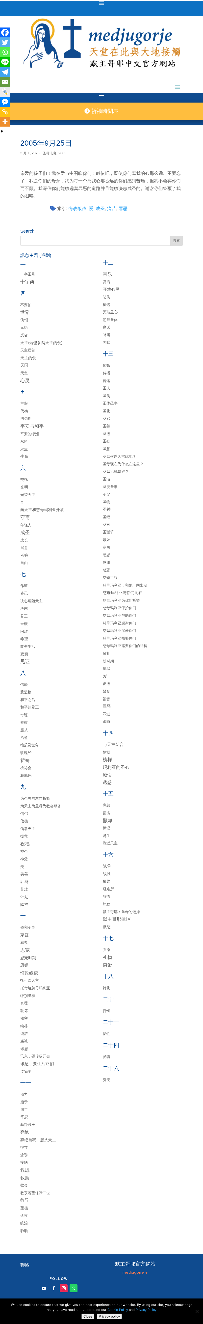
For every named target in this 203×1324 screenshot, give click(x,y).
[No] (196, 1311)
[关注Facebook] (54, 1288)
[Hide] (2, 131)
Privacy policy (109, 1316)
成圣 (100, 208)
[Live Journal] (5, 92)
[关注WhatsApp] (73, 1288)
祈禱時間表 (104, 111)
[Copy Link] (5, 112)
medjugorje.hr (135, 1272)
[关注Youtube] (44, 1288)
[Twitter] (5, 42)
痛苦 (111, 208)
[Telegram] (5, 72)
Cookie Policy (117, 1310)
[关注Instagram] (64, 1288)
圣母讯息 (49, 153)
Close (87, 1316)
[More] (5, 122)
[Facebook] (5, 32)
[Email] (5, 82)
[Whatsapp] (5, 52)
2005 (62, 153)
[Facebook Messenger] (5, 102)
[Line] (5, 62)
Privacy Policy (146, 1310)
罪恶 (123, 208)
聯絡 (24, 1265)
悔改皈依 (77, 208)
